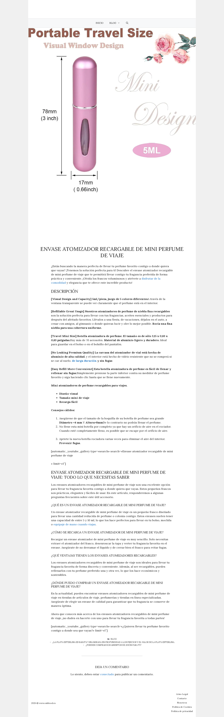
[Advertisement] (112, 215)
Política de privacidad (182, 711)
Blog (112, 23)
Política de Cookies (182, 707)
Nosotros (182, 702)
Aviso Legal (182, 694)
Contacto (182, 698)
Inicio (99, 23)
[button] (127, 23)
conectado (107, 674)
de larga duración (84, 360)
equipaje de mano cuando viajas (74, 524)
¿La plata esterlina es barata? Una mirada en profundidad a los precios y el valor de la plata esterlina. (113, 642)
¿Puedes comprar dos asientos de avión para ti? (113, 645)
